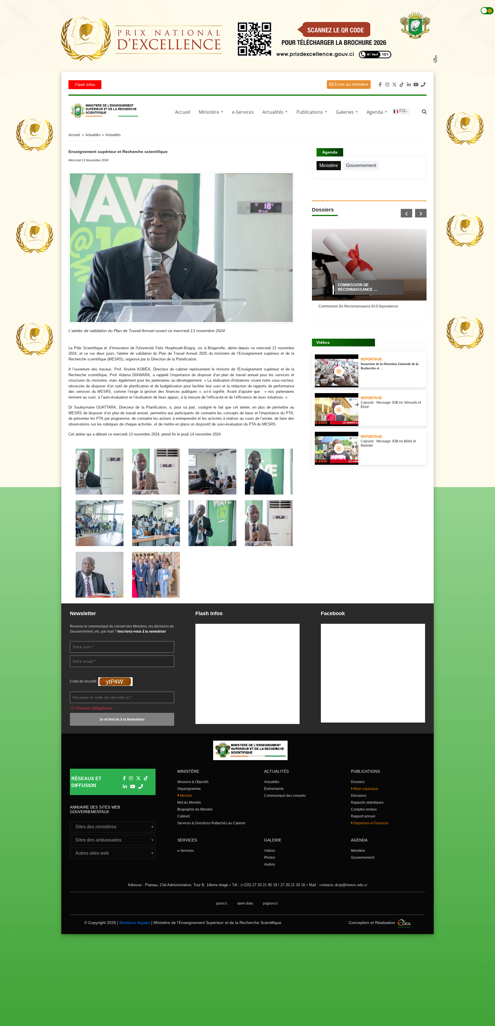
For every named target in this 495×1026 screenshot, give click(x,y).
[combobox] (113, 827)
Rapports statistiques (367, 803)
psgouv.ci (270, 903)
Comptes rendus (364, 809)
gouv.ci (221, 903)
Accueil (182, 112)
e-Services (243, 112)
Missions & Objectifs (193, 782)
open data (245, 903)
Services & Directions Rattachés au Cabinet (211, 823)
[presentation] (406, 213)
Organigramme (189, 789)
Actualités (276, 112)
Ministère (358, 851)
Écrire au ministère (350, 84)
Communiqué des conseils (285, 796)
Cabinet (183, 816)
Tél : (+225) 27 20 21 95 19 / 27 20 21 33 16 (268, 885)
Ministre (185, 796)
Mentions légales (134, 922)
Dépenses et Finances (370, 823)
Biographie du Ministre (195, 809)
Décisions (358, 796)
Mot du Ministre (189, 803)
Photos (269, 858)
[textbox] (112, 827)
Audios (269, 864)
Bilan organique (365, 789)
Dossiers (358, 782)
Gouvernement (362, 858)
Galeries (348, 112)
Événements (274, 789)
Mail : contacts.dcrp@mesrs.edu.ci (338, 885)
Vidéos (269, 851)
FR (402, 111)
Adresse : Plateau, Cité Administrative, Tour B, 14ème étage (178, 885)
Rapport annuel (363, 816)
